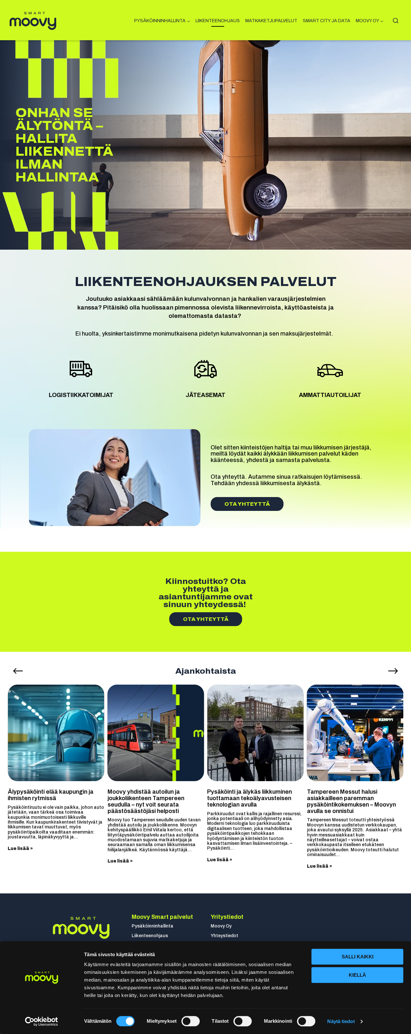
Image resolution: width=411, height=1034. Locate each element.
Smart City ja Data (326, 20)
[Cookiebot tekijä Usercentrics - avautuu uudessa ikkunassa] (41, 1021)
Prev (18, 671)
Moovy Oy (221, 926)
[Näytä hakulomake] (395, 21)
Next (393, 671)
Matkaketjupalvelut (271, 20)
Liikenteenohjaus (218, 20)
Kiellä (357, 975)
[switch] (190, 1021)
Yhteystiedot (224, 935)
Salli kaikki (357, 956)
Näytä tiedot (340, 1021)
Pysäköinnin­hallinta (152, 926)
